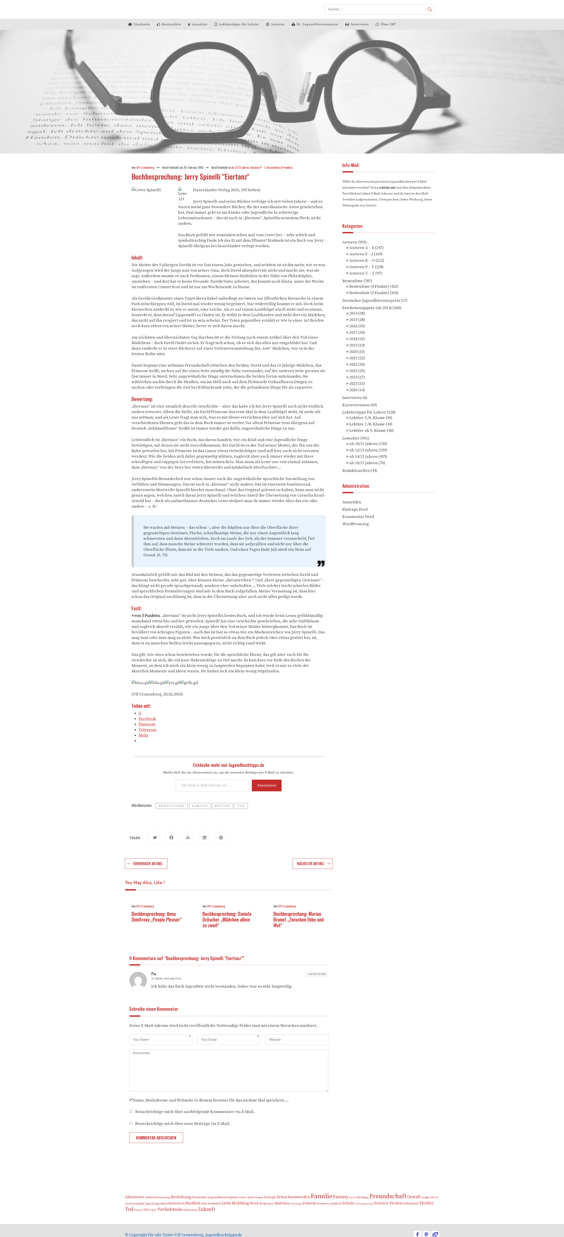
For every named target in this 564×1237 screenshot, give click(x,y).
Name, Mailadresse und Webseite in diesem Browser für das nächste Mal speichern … (211, 1100)
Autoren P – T (361, 266)
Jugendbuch (161, 1203)
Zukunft (206, 1209)
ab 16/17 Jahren (363, 462)
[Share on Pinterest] (221, 838)
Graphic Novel (429, 1197)
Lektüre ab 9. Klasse (367, 430)
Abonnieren (266, 785)
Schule (348, 1203)
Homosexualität (134, 1203)
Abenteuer (134, 1197)
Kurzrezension (355, 405)
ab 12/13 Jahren (240, 167)
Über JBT (388, 24)
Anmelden (351, 502)
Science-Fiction (388, 1203)
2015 (353, 319)
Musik (262, 1203)
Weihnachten (190, 1210)
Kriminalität (214, 1203)
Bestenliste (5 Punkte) (369, 292)
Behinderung (162, 1197)
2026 (353, 390)
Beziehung (181, 1197)
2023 (353, 370)
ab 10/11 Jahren (363, 443)
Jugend (149, 1203)
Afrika (149, 1197)
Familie (200, 806)
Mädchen (282, 1203)
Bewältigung (172, 806)
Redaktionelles (356, 470)
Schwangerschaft (364, 1203)
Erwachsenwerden (293, 1197)
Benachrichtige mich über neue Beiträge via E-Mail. (182, 1123)
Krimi (204, 1203)
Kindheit (192, 1203)
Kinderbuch (176, 1203)
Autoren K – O (362, 260)
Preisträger (296, 1203)
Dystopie (270, 1197)
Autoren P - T (257, 167)
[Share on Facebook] (171, 838)
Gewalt (414, 1197)
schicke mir (387, 188)
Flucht (352, 1197)
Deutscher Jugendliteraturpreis (371, 300)
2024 (353, 377)
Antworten (317, 974)
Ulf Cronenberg (145, 167)
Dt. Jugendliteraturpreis (317, 24)
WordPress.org (355, 524)
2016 (353, 326)
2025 (353, 383)
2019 (353, 345)
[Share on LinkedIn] (204, 838)
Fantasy (340, 1197)
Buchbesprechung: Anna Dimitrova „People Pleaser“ (157, 916)
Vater (153, 1210)
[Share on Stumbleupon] (188, 838)
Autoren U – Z (362, 273)
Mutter (222, 806)
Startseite (142, 24)
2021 (353, 358)
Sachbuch (336, 1203)
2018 (353, 338)
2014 (353, 313)
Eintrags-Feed (354, 509)
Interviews (360, 24)
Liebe (226, 1203)
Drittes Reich (246, 1197)
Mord (254, 1203)
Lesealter (200, 24)
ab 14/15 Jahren (363, 456)
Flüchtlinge (362, 1197)
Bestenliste (171, 24)
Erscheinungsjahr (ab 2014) (367, 307)
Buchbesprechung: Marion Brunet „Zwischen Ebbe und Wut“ (298, 919)
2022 (353, 364)
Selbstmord (410, 1203)
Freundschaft (388, 1196)
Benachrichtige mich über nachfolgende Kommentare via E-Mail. (195, 1111)
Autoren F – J (361, 254)
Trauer (138, 1210)
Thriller (426, 1203)
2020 (353, 351)
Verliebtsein (169, 1209)
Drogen (259, 1197)
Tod (241, 806)
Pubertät (309, 1203)
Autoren (278, 24)
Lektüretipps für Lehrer (239, 24)
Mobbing (240, 1203)
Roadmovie (323, 1203)
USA (146, 1210)
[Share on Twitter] (155, 838)
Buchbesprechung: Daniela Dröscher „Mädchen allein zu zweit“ (226, 919)
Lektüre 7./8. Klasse (367, 424)
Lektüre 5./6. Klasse (367, 417)
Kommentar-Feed (358, 516)
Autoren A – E (361, 247)
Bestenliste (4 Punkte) (279, 167)
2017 (353, 332)
